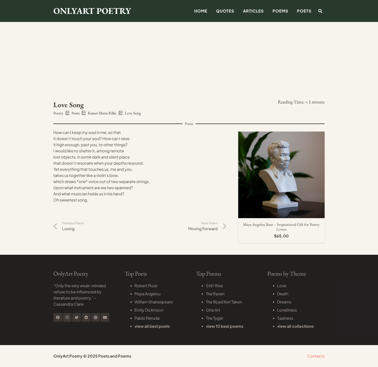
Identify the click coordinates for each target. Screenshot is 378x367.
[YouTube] (105, 317)
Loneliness (287, 309)
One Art (213, 309)
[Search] (320, 10)
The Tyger (214, 318)
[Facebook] (57, 317)
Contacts (316, 355)
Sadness (285, 318)
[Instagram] (67, 317)
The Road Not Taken (224, 301)
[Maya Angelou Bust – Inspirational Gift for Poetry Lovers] (281, 134)
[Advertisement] (189, 33)
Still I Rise (214, 285)
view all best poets (152, 326)
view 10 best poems (224, 326)
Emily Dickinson (149, 309)
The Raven (215, 293)
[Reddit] (86, 317)
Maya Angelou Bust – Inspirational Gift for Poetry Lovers (281, 227)
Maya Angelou (148, 293)
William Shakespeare (154, 301)
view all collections (295, 326)
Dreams (284, 301)
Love (281, 285)
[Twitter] (76, 317)
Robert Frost (146, 285)
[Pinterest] (95, 317)
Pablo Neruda (147, 318)
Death (282, 293)
